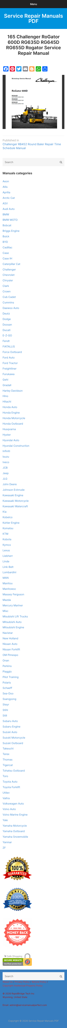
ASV (5, 203)
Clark (6, 285)
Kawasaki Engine (13, 495)
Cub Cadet (9, 297)
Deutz (6, 313)
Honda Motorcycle (14, 418)
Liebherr (8, 555)
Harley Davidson (13, 390)
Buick (6, 236)
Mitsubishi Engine (13, 627)
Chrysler (8, 280)
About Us (8, 982)
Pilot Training (11, 677)
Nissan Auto (10, 643)
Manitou (8, 583)
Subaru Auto (10, 721)
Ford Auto (9, 357)
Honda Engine (11, 412)
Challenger (9, 269)
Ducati (6, 330)
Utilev (6, 792)
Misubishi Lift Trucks (15, 616)
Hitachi (7, 401)
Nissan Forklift (11, 649)
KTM (5, 533)
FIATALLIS (9, 346)
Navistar (8, 632)
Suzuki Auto (10, 732)
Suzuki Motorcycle (14, 737)
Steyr (6, 704)
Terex (6, 754)
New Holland (10, 638)
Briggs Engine (11, 230)
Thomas (8, 759)
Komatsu (8, 528)
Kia (5, 511)
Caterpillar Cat (11, 264)
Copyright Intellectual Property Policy (23, 985)
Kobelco (8, 517)
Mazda (7, 599)
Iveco (6, 462)
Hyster (7, 434)
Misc (5, 611)
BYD (5, 241)
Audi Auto (9, 209)
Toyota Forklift (11, 787)
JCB (5, 467)
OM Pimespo (10, 655)
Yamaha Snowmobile (15, 836)
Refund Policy (39, 982)
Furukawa (8, 374)
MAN (6, 577)
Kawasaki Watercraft (15, 506)
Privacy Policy (22, 982)
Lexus (6, 550)
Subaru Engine (11, 726)
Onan (6, 660)
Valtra (6, 798)
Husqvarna (9, 429)
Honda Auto (10, 407)
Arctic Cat (9, 197)
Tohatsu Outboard (14, 770)
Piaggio (7, 671)
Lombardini (9, 572)
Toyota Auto (10, 781)
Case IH (7, 258)
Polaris (7, 682)
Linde (6, 561)
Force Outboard (12, 352)
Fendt (6, 341)
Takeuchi (8, 748)
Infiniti (6, 451)
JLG (5, 478)
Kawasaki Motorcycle (16, 500)
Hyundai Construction (16, 445)
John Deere (10, 484)
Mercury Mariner (13, 605)
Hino (5, 396)
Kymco (7, 544)
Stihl (5, 710)
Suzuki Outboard (13, 743)
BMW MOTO (10, 219)
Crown (7, 291)
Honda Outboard (13, 423)
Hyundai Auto (11, 440)
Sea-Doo (8, 693)
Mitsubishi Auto (12, 622)
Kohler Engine (11, 522)
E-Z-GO (7, 335)
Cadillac (7, 247)
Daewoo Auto (11, 308)
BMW (6, 214)
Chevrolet (8, 274)
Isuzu (6, 456)
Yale (5, 820)
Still (5, 715)
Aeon (6, 181)
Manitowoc (9, 588)
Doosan (7, 324)
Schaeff (7, 688)
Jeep (6, 473)
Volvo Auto (9, 809)
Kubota (7, 539)
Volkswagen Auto (13, 803)
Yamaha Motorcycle (15, 825)
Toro (5, 776)
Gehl (5, 379)
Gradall (7, 385)
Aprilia (6, 192)
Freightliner (10, 368)
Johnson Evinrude (14, 489)
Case (6, 253)
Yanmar (7, 842)
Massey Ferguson (13, 594)
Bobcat (7, 225)
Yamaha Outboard (14, 831)
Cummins (8, 302)
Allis (5, 186)
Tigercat (8, 765)
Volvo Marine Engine (15, 814)
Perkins (7, 666)
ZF (4, 847)
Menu (33, 4)
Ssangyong (9, 699)
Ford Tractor (10, 363)
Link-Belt (8, 566)
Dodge (7, 319)
